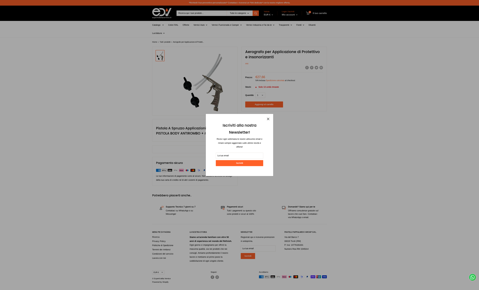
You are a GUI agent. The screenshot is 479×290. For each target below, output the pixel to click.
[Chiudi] (268, 119)
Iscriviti (239, 163)
